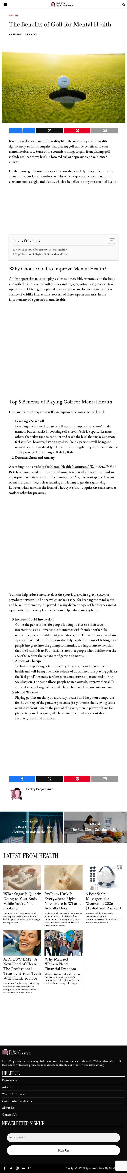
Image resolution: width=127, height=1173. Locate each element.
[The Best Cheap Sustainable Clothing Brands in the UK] (31, 827)
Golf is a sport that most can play (31, 278)
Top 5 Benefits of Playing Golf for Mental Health (42, 254)
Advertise (8, 1087)
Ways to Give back (13, 1094)
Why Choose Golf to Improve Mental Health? (41, 249)
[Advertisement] (63, 211)
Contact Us (9, 1114)
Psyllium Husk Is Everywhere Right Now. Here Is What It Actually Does (62, 901)
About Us (8, 1108)
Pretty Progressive (39, 789)
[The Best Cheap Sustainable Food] (95, 827)
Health (13, 15)
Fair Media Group (117, 1168)
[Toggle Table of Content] (110, 241)
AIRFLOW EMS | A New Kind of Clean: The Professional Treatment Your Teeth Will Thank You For (22, 969)
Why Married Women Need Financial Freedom (60, 964)
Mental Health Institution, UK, (72, 466)
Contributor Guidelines (17, 1101)
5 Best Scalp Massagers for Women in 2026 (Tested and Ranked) (103, 901)
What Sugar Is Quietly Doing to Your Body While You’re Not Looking (22, 901)
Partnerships (9, 1080)
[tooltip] (22, 130)
